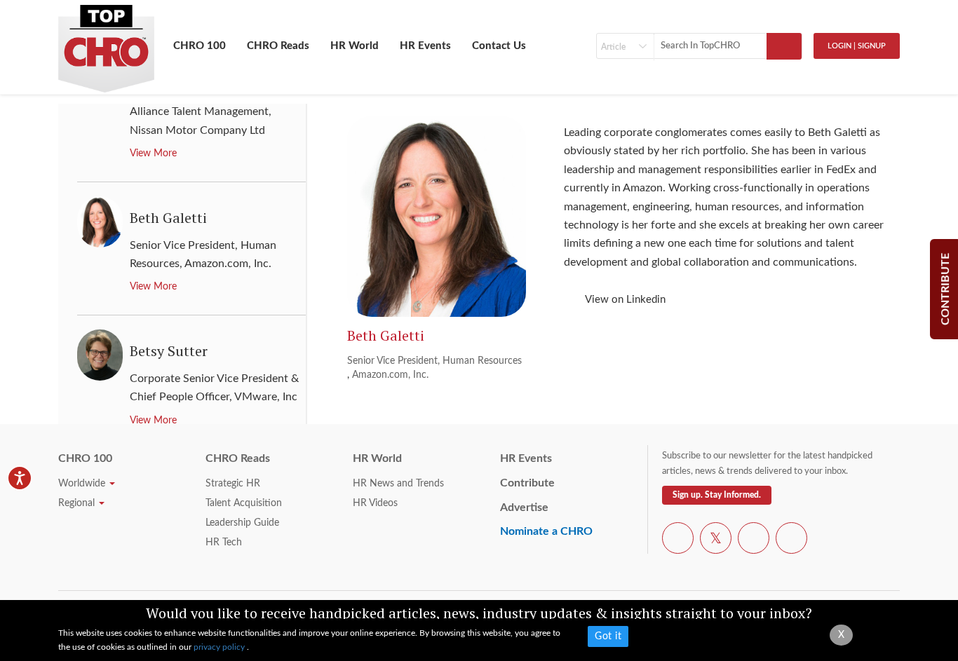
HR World (354, 46)
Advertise (524, 507)
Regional (77, 503)
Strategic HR (232, 484)
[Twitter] (716, 540)
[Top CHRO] (106, 43)
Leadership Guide (242, 523)
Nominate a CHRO (546, 531)
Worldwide (83, 484)
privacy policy (220, 647)
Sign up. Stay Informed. (717, 495)
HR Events (425, 46)
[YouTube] (753, 540)
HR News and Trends (398, 484)
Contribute (527, 483)
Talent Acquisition (243, 503)
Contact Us (499, 46)
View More (153, 153)
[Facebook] (678, 540)
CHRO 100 (199, 46)
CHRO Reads (278, 46)
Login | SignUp (857, 46)
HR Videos (375, 503)
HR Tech (223, 542)
